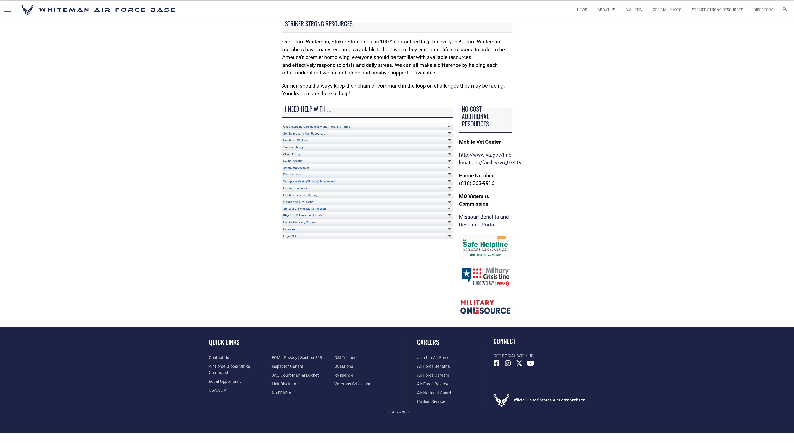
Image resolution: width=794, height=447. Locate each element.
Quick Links (224, 342)
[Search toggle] (784, 10)
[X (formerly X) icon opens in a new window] (519, 363)
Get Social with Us (513, 355)
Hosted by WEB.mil (397, 412)
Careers (428, 342)
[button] (6, 10)
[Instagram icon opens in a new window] (508, 363)
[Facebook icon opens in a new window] (496, 363)
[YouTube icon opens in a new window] (530, 363)
